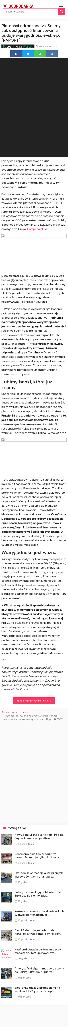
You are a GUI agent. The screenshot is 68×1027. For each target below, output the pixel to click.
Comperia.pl (35, 229)
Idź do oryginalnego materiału (32, 700)
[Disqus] (34, 771)
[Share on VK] (52, 53)
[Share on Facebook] (16, 53)
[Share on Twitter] (28, 53)
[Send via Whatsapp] (40, 53)
